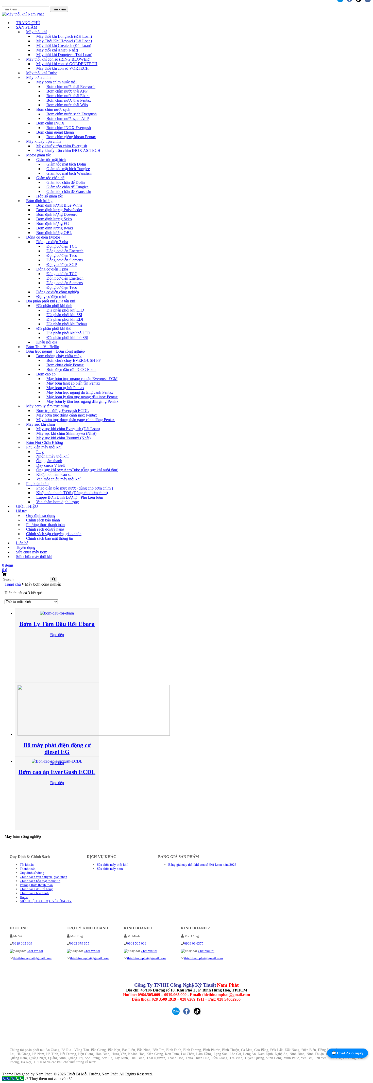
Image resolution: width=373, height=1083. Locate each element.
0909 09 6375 (194, 943)
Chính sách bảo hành (34, 893)
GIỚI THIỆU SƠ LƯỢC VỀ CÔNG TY (46, 901)
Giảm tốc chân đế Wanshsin (68, 191)
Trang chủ (13, 584)
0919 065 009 (22, 943)
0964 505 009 (136, 943)
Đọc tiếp (57, 635)
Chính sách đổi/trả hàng (36, 889)
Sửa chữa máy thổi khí (34, 556)
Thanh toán (28, 869)
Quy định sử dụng (32, 873)
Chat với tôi (35, 951)
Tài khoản (27, 865)
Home (24, 897)
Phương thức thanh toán (36, 885)
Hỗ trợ (21, 511)
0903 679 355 (79, 943)
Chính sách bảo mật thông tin (49, 538)
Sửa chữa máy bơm (110, 869)
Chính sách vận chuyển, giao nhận (43, 877)
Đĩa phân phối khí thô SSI (67, 337)
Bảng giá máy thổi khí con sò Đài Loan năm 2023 (202, 865)
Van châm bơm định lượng (57, 502)
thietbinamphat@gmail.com (32, 958)
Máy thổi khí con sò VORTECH (62, 68)
